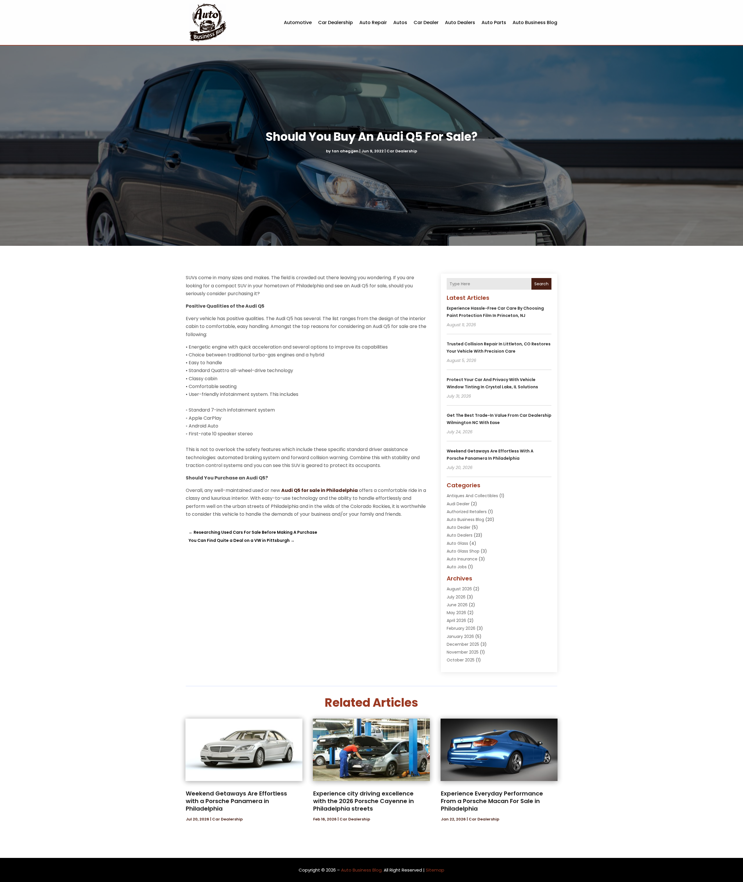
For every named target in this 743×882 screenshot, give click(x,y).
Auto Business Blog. (362, 870)
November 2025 (463, 652)
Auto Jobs (457, 567)
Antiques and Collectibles (472, 496)
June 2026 (457, 605)
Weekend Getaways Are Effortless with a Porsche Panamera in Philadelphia (236, 801)
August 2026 (459, 589)
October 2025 (461, 660)
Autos (400, 22)
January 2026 (460, 636)
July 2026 (456, 597)
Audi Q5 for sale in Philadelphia (319, 490)
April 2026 (456, 620)
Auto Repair (373, 22)
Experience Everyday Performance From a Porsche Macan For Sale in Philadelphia (492, 801)
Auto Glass (457, 543)
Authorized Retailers (467, 512)
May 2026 (456, 613)
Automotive (298, 22)
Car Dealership (335, 22)
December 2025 (463, 644)
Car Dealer (426, 22)
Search (541, 284)
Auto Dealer (458, 527)
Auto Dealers (460, 22)
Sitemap (435, 870)
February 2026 (461, 628)
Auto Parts (493, 22)
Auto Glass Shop (463, 551)
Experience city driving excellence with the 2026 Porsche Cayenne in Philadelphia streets (363, 801)
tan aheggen (345, 151)
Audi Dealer (458, 504)
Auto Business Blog (535, 22)
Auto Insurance (462, 559)
